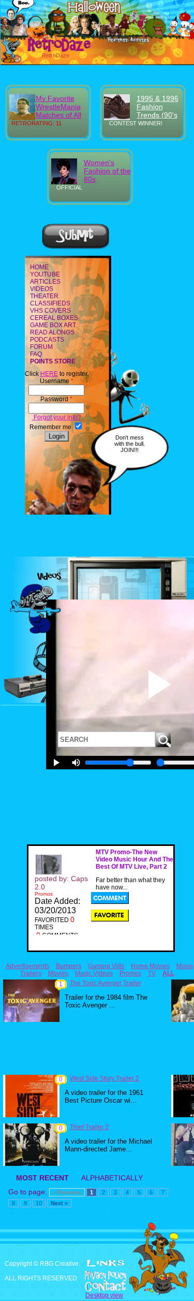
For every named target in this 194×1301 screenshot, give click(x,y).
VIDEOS (41, 289)
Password (56, 399)
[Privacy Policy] (97, 1276)
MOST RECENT (42, 1178)
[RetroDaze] (48, 50)
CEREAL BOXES (54, 317)
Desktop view (104, 1295)
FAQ (36, 354)
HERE (49, 373)
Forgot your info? (56, 417)
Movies (58, 973)
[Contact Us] (97, 1286)
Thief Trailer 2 (89, 1127)
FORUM (41, 346)
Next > (59, 1203)
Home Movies (150, 966)
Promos (130, 973)
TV (152, 973)
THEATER (44, 296)
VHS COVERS (50, 310)
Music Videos (94, 973)
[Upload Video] (75, 247)
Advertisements (27, 966)
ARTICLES (45, 281)
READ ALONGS (52, 332)
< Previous (67, 1192)
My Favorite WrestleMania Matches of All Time (58, 110)
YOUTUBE (45, 274)
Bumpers (68, 966)
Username (56, 381)
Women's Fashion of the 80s (107, 170)
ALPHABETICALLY (112, 1178)
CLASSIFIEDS (50, 303)
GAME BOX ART (53, 325)
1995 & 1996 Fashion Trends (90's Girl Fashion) (158, 110)
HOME (39, 267)
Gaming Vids (106, 966)
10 (39, 1203)
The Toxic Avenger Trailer (105, 983)
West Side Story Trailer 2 (104, 1078)
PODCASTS (47, 339)
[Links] (105, 1263)
